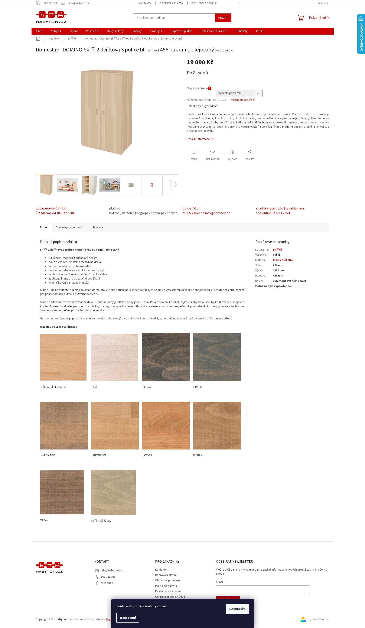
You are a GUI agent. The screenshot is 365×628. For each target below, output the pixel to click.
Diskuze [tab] (98, 227)
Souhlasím (237, 609)
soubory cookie (156, 606)
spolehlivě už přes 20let (273, 213)
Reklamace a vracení (168, 591)
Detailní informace (198, 139)
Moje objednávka (166, 586)
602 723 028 (108, 577)
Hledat (223, 18)
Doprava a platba (171, 3)
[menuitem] (39, 31)
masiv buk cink (283, 260)
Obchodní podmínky (205, 3)
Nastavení (128, 617)
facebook (107, 583)
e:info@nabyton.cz (216, 213)
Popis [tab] (43, 227)
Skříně (277, 250)
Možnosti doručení (243, 100)
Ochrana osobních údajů (170, 597)
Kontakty (144, 3)
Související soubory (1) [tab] (70, 227)
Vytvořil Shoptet (319, 619)
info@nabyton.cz (111, 570)
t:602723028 (191, 213)
